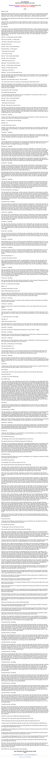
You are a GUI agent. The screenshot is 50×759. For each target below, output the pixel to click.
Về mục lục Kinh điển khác (25, 757)
